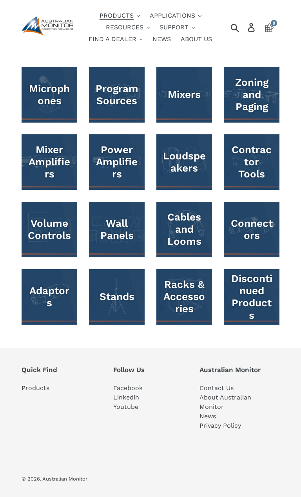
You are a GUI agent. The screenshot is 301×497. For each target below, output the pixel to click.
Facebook (128, 388)
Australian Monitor (64, 479)
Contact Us (216, 388)
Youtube (125, 406)
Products (35, 388)
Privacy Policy (220, 425)
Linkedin (126, 397)
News (207, 416)
